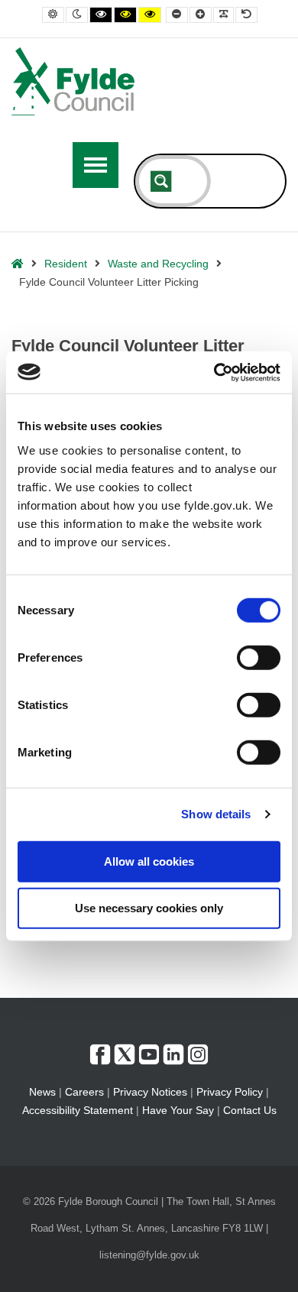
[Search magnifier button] (161, 181)
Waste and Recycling (158, 263)
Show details (216, 814)
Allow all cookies (149, 860)
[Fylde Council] (73, 81)
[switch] (258, 657)
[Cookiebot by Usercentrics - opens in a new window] (214, 372)
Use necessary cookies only (149, 908)
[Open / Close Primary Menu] (95, 165)
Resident (65, 263)
